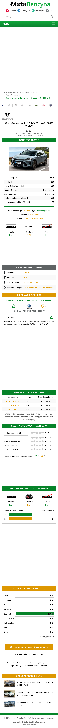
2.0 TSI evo (12, 409)
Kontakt (50, 718)
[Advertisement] (29, 58)
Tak (5, 514)
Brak (6, 632)
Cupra (34, 92)
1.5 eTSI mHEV (12, 401)
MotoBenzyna (10, 92)
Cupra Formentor (12, 95)
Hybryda (25, 10)
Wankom (32, 724)
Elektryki (39, 10)
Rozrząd (7, 614)
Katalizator (9, 618)
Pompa (7, 605)
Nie (5, 519)
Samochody (24, 92)
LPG (51, 10)
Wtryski (7, 600)
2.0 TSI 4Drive (12, 405)
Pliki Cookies (9, 718)
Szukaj (52, 16)
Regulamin (21, 718)
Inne (5, 627)
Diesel (12, 10)
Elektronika (9, 623)
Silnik (6, 596)
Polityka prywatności (36, 718)
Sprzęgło (7, 609)
